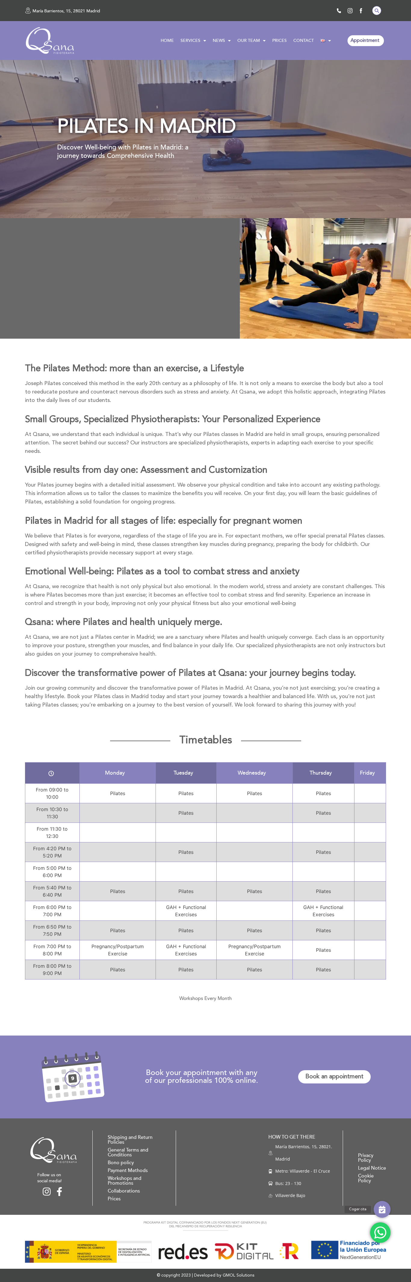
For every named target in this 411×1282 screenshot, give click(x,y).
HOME (167, 40)
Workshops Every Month (205, 998)
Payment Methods (128, 1171)
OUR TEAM (248, 40)
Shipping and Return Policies (130, 1139)
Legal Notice (372, 1168)
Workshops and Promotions (124, 1180)
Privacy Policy (365, 1157)
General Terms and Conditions (128, 1152)
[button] (376, 10)
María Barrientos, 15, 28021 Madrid (66, 11)
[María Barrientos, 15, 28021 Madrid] (28, 11)
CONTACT (303, 40)
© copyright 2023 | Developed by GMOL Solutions (205, 1275)
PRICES (279, 40)
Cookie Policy (366, 1178)
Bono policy (121, 1163)
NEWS (219, 40)
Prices (114, 1199)
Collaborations (124, 1191)
